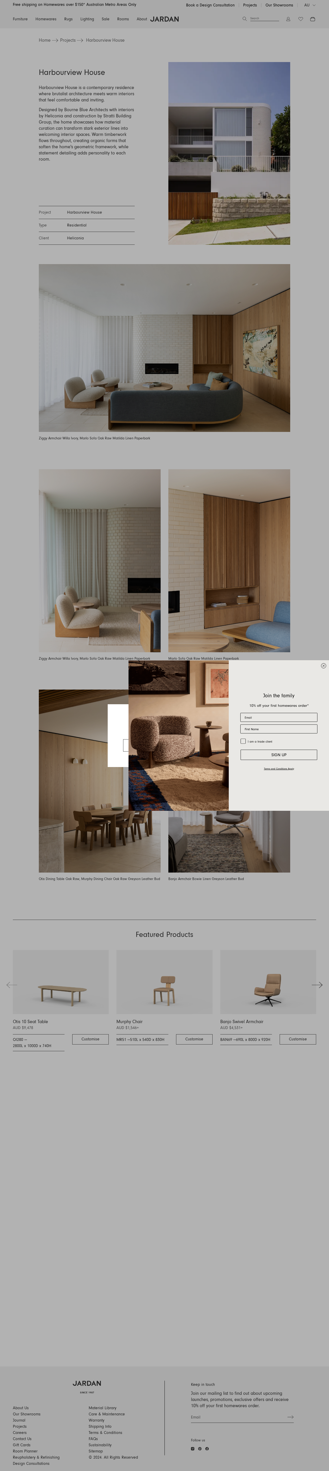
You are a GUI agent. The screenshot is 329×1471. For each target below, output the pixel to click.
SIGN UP (279, 754)
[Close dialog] (323, 665)
